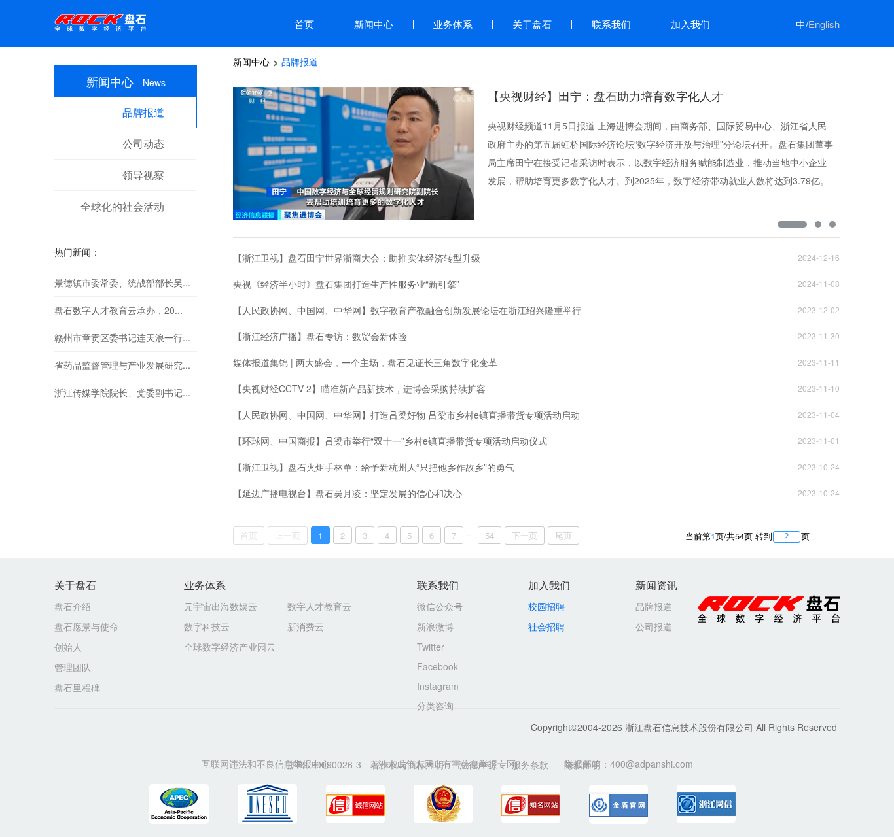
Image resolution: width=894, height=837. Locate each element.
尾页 (563, 535)
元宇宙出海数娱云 (220, 606)
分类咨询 (435, 705)
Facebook (437, 666)
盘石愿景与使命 (86, 626)
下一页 (524, 535)
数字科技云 (207, 626)
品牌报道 (143, 112)
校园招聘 (546, 606)
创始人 (68, 646)
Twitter (430, 646)
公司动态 (143, 143)
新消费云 (305, 626)
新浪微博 (435, 626)
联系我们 (611, 24)
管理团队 (72, 667)
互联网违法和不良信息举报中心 (266, 763)
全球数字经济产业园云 (230, 646)
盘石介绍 (72, 606)
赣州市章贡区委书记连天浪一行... (122, 337)
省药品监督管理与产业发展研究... (122, 364)
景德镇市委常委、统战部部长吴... (122, 282)
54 (489, 535)
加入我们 (690, 24)
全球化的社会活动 (122, 206)
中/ (818, 24)
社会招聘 (546, 626)
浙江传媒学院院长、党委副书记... (122, 392)
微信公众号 (440, 606)
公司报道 (653, 626)
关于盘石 (532, 24)
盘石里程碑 (77, 687)
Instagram (438, 685)
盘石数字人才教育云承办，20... (118, 309)
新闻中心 (373, 24)
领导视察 (143, 174)
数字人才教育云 (319, 606)
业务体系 (453, 24)
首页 (304, 24)
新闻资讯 (656, 584)
